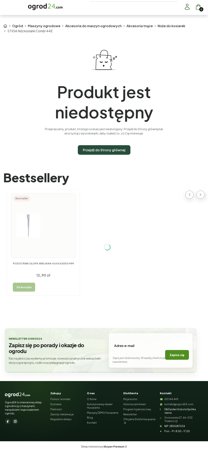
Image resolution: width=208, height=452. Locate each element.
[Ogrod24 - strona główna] (17, 395)
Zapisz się (177, 355)
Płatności (56, 409)
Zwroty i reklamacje (62, 414)
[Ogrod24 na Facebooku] (8, 421)
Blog (90, 417)
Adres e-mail (124, 346)
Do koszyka (24, 287)
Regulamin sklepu (61, 419)
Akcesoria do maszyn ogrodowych (93, 26)
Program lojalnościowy (137, 409)
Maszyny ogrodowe (44, 26)
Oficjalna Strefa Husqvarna (139, 419)
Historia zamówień (134, 404)
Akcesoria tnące (140, 26)
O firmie (91, 399)
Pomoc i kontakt (60, 399)
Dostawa (55, 404)
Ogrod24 (5, 26)
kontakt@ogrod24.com (178, 404)
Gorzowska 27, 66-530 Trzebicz (178, 419)
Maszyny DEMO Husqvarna (102, 412)
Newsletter (130, 414)
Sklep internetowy (102, 446)
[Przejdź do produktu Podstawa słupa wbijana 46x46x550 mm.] (43, 225)
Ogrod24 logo (45, 7)
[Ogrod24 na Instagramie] (15, 421)
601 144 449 (171, 399)
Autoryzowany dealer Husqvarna (100, 406)
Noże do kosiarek (171, 26)
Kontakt (92, 422)
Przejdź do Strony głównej (104, 150)
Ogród (17, 26)
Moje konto (130, 399)
